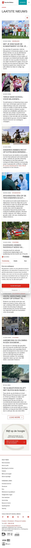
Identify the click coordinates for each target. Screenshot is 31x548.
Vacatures (4, 486)
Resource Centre (6, 503)
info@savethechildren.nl (13, 525)
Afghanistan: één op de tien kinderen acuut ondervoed (14, 198)
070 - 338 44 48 (9, 523)
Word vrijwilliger (6, 476)
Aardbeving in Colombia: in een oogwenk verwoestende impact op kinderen (15, 343)
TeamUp (4, 508)
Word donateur (6, 462)
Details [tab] (15, 261)
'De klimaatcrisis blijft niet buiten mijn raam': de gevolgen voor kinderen (14, 391)
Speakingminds (6, 505)
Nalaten (4, 471)
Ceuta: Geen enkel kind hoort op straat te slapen (14, 298)
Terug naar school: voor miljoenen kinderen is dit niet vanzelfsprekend (13, 100)
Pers (3, 489)
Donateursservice (6, 483)
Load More (14, 417)
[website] (13, 517)
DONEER (23, 2)
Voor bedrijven (6, 497)
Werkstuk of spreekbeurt (8, 492)
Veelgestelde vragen (7, 494)
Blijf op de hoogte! (6, 473)
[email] (8, 517)
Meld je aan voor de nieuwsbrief (12, 442)
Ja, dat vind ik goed (15, 285)
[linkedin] (18, 517)
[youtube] (28, 517)
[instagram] (23, 517)
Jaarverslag (5, 500)
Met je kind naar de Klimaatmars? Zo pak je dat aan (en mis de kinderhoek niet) (14, 47)
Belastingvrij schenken (8, 468)
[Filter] (27, 18)
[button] (29, 2)
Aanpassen (15, 290)
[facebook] (3, 517)
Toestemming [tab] (5, 261)
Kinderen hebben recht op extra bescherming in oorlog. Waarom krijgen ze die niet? (15, 153)
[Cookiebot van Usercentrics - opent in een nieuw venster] (22, 257)
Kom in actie (5, 465)
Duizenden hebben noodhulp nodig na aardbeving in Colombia (15, 247)
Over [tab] (25, 261)
